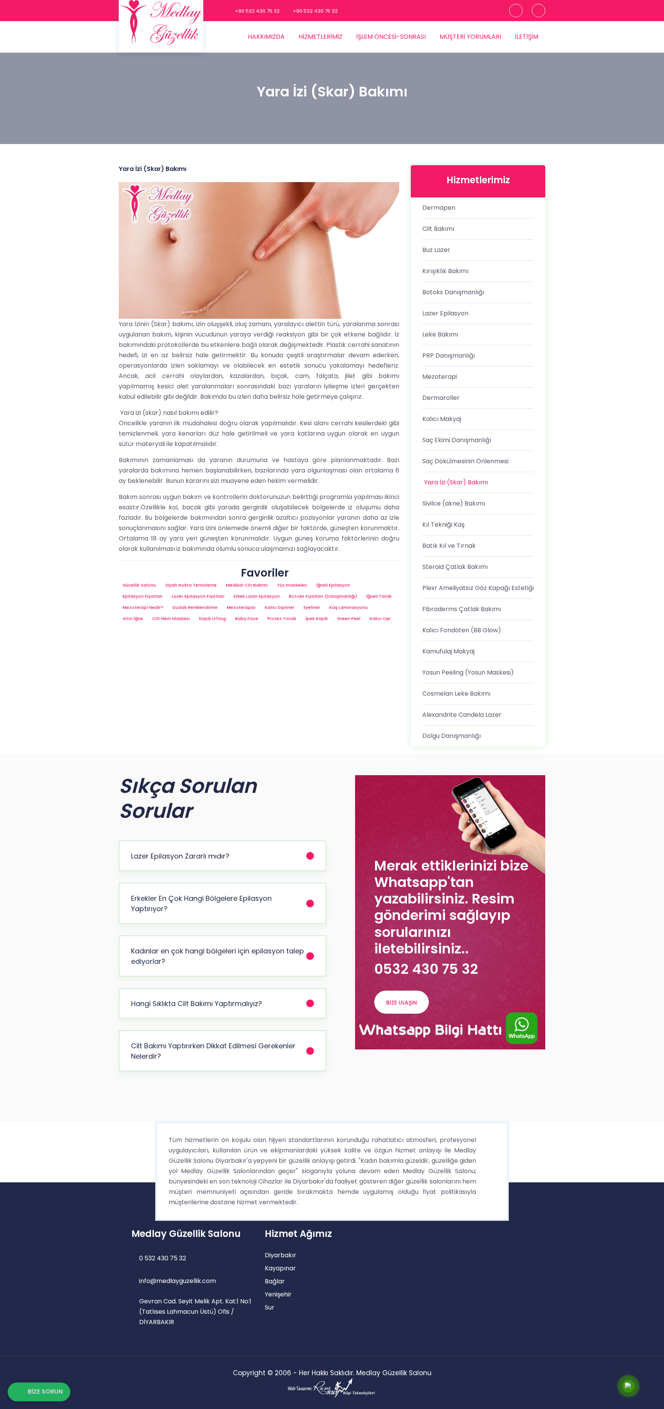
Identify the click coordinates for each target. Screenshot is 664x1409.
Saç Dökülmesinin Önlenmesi (465, 461)
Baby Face (246, 618)
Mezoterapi (439, 376)
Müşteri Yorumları (470, 36)
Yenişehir (278, 1294)
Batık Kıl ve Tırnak (449, 545)
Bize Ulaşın (401, 1002)
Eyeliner (312, 607)
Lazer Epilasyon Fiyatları (198, 596)
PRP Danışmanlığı (448, 355)
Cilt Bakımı (438, 228)
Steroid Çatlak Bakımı (455, 566)
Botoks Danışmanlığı (453, 292)
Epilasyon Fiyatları (143, 596)
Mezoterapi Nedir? (143, 607)
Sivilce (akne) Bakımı (453, 503)
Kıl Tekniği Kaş (443, 524)
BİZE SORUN (45, 1391)
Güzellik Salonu (139, 585)
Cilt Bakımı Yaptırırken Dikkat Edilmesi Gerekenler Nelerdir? (213, 1051)
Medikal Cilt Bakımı (247, 585)
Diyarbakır (280, 1255)
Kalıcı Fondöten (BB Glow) (461, 630)
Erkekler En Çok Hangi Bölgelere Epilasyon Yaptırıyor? (201, 903)
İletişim (526, 36)
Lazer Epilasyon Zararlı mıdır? (180, 856)
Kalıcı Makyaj (441, 418)
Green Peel (348, 618)
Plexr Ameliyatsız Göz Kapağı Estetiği (478, 587)
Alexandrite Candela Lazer (461, 714)
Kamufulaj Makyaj (448, 651)
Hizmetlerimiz (320, 36)
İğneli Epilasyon (333, 585)
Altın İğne (133, 618)
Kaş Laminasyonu (348, 607)
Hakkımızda (266, 36)
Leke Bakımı (440, 334)
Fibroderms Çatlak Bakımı (461, 609)
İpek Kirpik (316, 618)
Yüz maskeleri (292, 585)
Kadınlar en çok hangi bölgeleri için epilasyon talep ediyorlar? (217, 956)
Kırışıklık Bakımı (445, 271)
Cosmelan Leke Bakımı (456, 693)
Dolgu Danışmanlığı (451, 735)
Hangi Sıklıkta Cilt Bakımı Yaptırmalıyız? (196, 1003)
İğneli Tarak (379, 596)
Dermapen (438, 207)
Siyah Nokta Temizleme (191, 585)
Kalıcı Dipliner (279, 607)
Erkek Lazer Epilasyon (257, 596)
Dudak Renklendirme (195, 607)
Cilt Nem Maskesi (171, 618)
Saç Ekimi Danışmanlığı (456, 440)
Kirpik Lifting (212, 618)
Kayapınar (280, 1268)
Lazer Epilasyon (445, 313)
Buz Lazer (436, 249)
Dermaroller (441, 397)
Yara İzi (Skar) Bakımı (456, 482)
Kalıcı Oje (380, 618)
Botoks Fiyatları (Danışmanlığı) (323, 596)
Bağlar (275, 1281)
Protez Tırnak (281, 618)
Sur (269, 1307)
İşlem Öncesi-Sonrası (391, 36)
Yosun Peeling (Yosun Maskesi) (468, 672)
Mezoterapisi (241, 607)
